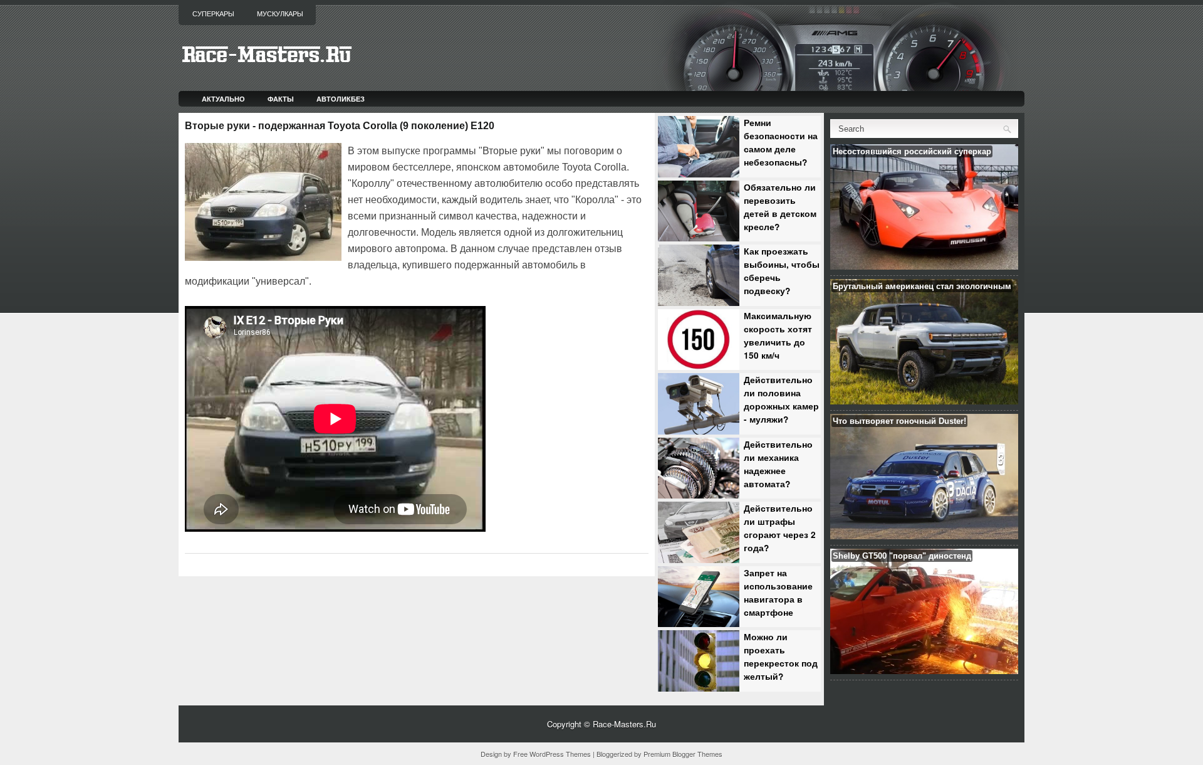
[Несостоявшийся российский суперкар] (924, 266)
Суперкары (213, 14)
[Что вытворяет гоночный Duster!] (924, 535)
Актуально (223, 98)
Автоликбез (340, 98)
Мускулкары (280, 14)
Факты (281, 98)
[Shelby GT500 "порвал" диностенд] (924, 670)
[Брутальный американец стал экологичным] (924, 401)
